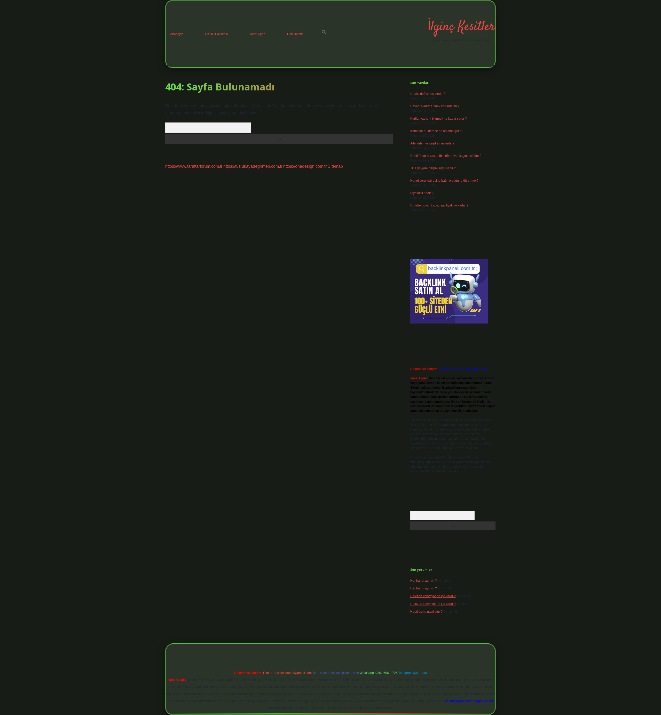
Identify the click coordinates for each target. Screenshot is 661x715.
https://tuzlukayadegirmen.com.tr (252, 166)
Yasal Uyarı (257, 34)
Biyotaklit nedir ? (422, 193)
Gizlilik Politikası (216, 34)
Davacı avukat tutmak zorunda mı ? (434, 106)
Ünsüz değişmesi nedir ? (427, 94)
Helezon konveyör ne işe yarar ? (433, 596)
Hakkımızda (295, 34)
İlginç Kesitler (461, 27)
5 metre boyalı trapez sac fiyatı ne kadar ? (439, 205)
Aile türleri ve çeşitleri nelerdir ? (432, 143)
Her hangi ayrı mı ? (423, 580)
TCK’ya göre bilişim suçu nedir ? (433, 168)
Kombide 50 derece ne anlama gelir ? (436, 131)
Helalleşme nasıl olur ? (426, 611)
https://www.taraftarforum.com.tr (193, 166)
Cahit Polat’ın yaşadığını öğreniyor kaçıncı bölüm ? (445, 156)
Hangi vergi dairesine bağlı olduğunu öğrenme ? (444, 180)
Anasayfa (176, 34)
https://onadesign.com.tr (305, 166)
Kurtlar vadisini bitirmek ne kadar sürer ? (438, 118)
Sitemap (335, 166)
